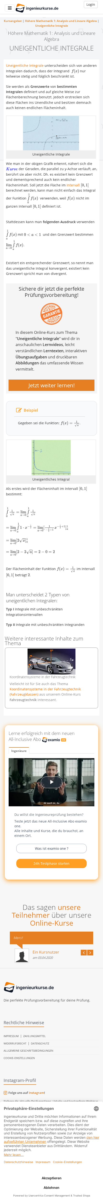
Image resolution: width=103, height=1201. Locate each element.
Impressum (11, 1036)
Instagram (36, 1093)
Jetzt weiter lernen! (52, 385)
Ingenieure (19, 751)
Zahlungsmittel (34, 1036)
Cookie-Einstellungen (19, 1058)
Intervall (73, 185)
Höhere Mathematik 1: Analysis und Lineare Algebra (61, 21)
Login (90, 4)
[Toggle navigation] (10, 8)
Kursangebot (13, 21)
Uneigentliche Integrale (51, 26)
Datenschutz (40, 1043)
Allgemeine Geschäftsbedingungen (28, 1050)
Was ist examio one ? (51, 848)
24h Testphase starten (51, 863)
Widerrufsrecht (15, 1043)
